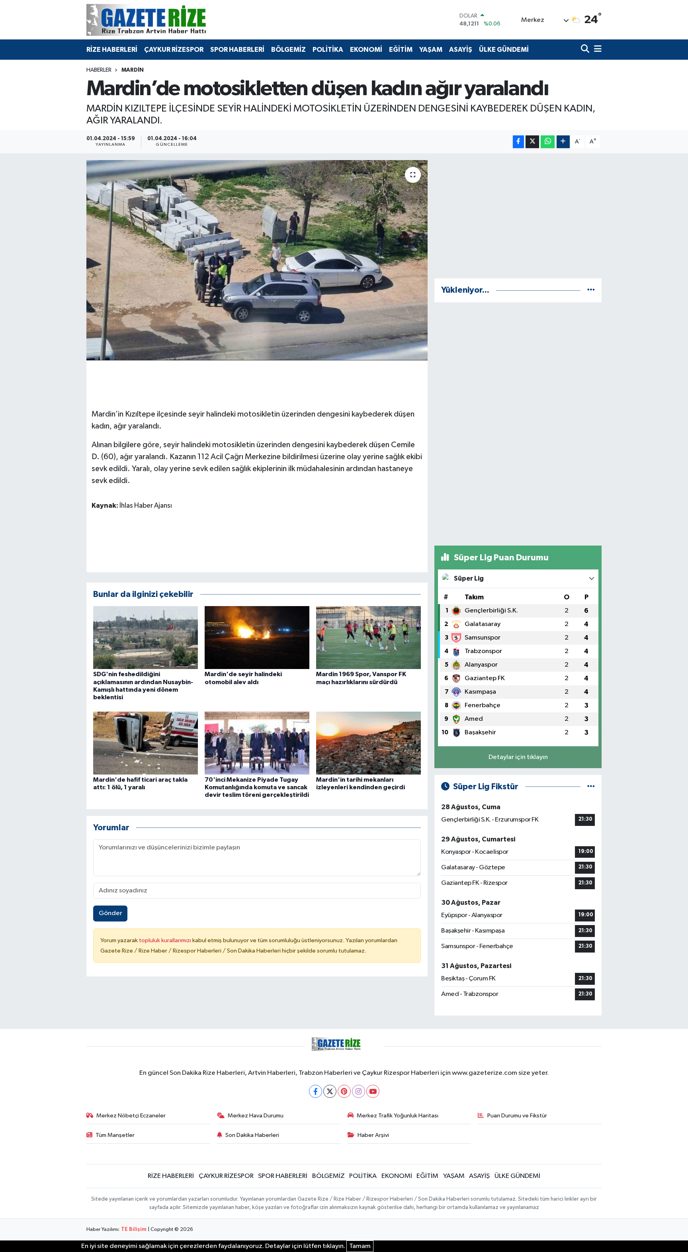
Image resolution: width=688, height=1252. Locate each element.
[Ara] (586, 49)
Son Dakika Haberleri (252, 1135)
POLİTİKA (328, 49)
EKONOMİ (366, 49)
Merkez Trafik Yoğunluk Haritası (397, 1116)
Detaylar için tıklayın (518, 757)
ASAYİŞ (460, 49)
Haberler (98, 70)
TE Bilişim (134, 1229)
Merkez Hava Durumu (255, 1116)
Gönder (110, 913)
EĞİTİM (400, 49)
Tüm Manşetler (115, 1135)
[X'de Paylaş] (532, 142)
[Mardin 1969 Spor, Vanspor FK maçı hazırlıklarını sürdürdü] (368, 637)
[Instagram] (358, 1091)
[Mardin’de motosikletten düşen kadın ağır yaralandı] (257, 260)
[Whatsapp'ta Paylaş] (548, 142)
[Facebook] (315, 1091)
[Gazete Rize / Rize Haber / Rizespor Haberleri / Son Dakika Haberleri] (166, 20)
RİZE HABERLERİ (111, 49)
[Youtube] (372, 1091)
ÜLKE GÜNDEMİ (504, 49)
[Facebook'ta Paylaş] (518, 142)
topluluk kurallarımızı (165, 940)
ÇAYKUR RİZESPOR (173, 49)
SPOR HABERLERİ (237, 49)
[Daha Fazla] (563, 142)
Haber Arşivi (373, 1135)
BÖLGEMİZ (288, 49)
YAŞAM (430, 49)
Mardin (132, 70)
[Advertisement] (518, 216)
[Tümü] (591, 290)
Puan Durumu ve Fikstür (517, 1116)
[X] (329, 1091)
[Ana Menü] (596, 49)
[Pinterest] (344, 1091)
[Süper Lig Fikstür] (591, 786)
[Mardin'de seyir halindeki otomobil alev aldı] (257, 637)
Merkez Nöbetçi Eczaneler (131, 1116)
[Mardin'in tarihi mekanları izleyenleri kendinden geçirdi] (368, 742)
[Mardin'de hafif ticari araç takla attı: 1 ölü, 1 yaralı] (145, 742)
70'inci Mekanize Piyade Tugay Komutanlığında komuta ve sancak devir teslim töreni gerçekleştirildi (257, 787)
